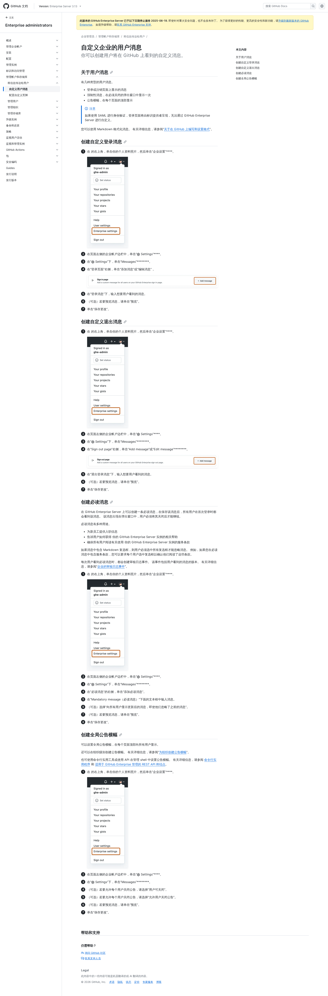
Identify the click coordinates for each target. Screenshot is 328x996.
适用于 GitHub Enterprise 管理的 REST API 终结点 (130, 764)
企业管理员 (87, 36)
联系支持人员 (93, 958)
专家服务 (148, 981)
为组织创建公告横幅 (172, 752)
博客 (159, 981)
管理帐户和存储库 (109, 36)
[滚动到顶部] (319, 987)
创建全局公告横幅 (99, 734)
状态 (128, 981)
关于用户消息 (94, 72)
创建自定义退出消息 (101, 321)
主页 (11, 17)
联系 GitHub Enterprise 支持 (134, 24)
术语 (111, 981)
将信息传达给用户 (134, 36)
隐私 (120, 981)
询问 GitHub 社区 (95, 952)
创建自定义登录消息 (101, 141)
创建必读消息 (94, 502)
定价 (137, 981)
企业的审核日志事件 (111, 566)
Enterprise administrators (28, 25)
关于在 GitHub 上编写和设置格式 (187, 129)
